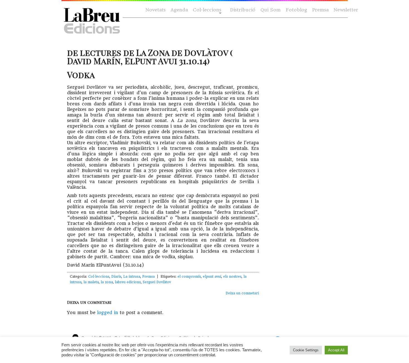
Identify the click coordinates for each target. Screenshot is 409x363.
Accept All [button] (336, 350)
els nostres (232, 277)
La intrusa (131, 277)
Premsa (320, 10)
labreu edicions (128, 282)
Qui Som (270, 10)
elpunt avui (212, 277)
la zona (107, 282)
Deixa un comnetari (242, 293)
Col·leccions (206, 10)
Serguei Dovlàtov (157, 282)
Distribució (242, 10)
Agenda (179, 10)
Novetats (156, 10)
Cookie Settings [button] (306, 350)
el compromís (189, 277)
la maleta (91, 282)
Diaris (116, 277)
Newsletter (346, 10)
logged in (107, 312)
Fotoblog (296, 10)
